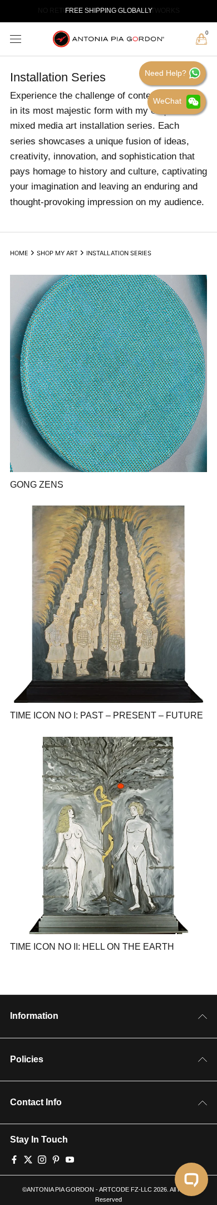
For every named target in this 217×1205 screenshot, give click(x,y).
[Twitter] (28, 1159)
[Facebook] (14, 1159)
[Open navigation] (15, 39)
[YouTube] (70, 1159)
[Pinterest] (56, 1159)
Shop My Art (57, 253)
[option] (108, 11)
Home (19, 253)
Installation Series (118, 253)
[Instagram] (42, 1159)
